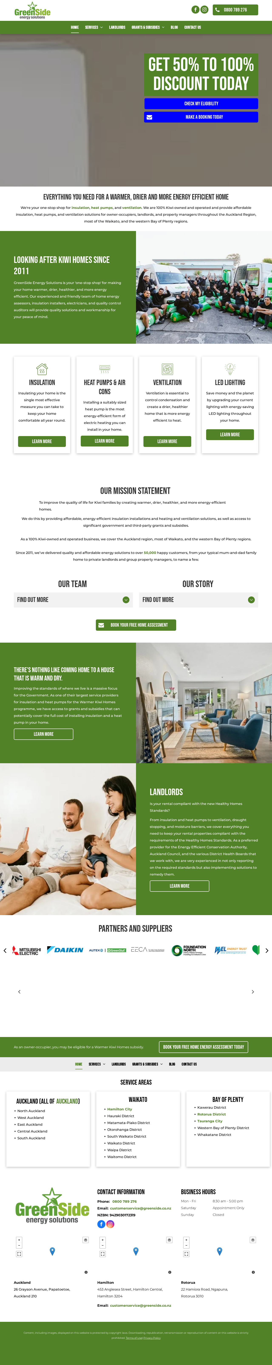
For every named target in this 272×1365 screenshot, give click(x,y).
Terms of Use (134, 1337)
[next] (267, 950)
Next (253, 991)
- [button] (19, 1245)
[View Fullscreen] (19, 1254)
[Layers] (85, 1240)
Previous (19, 991)
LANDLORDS (166, 792)
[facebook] (195, 10)
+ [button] (19, 1240)
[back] (5, 950)
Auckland (67, 1101)
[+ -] (52, 1256)
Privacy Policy (152, 1337)
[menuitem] (75, 27)
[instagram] (204, 10)
